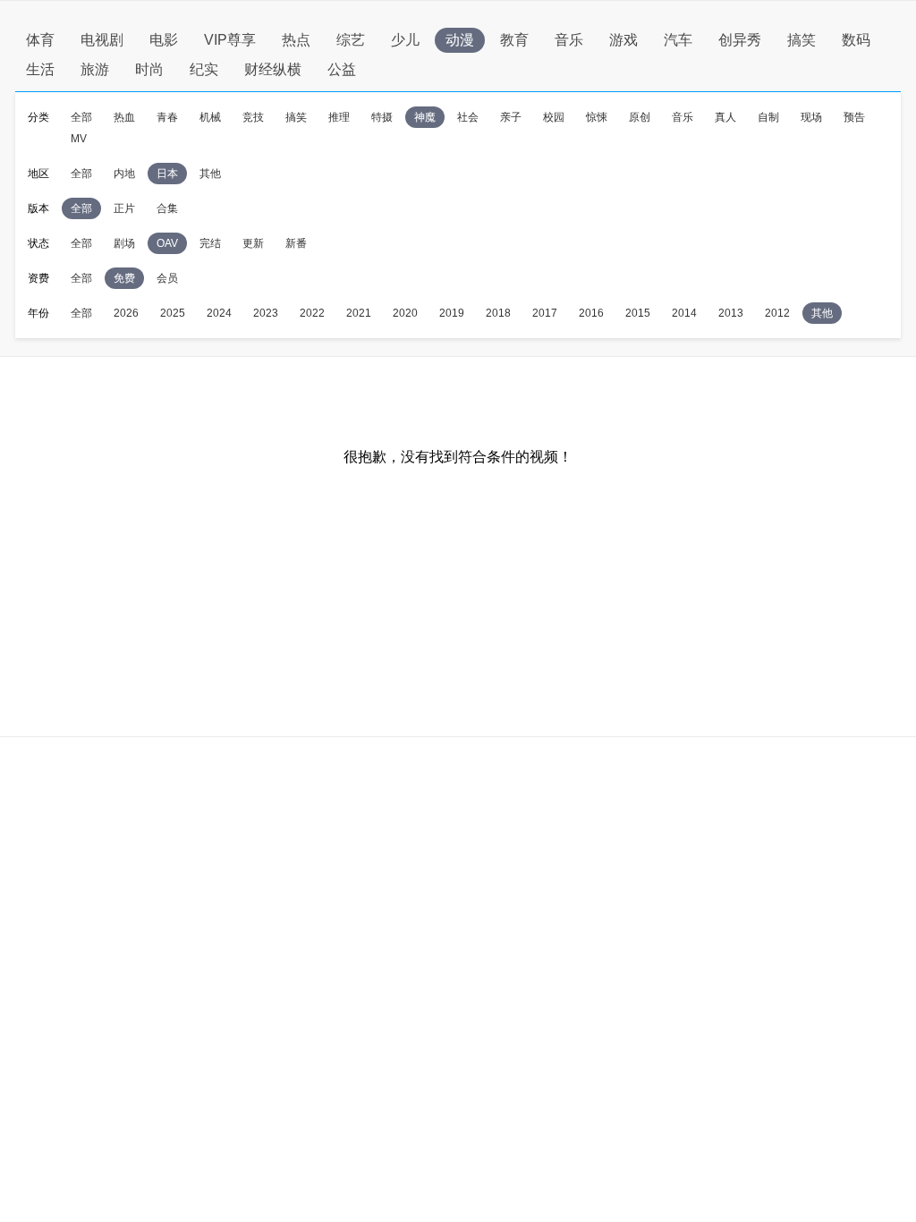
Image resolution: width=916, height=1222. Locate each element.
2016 (591, 313)
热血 (124, 117)
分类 (38, 117)
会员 (167, 278)
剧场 (124, 243)
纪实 (204, 69)
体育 (40, 39)
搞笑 (801, 39)
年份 (38, 313)
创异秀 (739, 39)
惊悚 (596, 117)
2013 (730, 313)
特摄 (382, 117)
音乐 (569, 39)
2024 (219, 313)
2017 (544, 313)
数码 (856, 39)
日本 (167, 173)
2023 (265, 313)
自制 (768, 117)
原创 (639, 117)
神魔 (425, 117)
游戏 (623, 39)
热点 (296, 39)
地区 (38, 173)
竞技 (253, 117)
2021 (358, 313)
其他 (210, 173)
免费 (124, 278)
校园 (553, 117)
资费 (38, 278)
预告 (854, 117)
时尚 (149, 69)
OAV (167, 243)
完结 (210, 243)
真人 (725, 117)
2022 (312, 313)
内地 (124, 173)
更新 (253, 243)
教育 (514, 39)
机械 (210, 117)
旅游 (95, 69)
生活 (40, 69)
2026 (126, 313)
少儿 (405, 39)
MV (79, 138)
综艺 (350, 39)
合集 (167, 208)
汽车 (678, 39)
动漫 (459, 39)
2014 (684, 313)
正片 (124, 208)
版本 (38, 208)
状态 (38, 243)
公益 (341, 69)
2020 (405, 313)
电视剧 (102, 39)
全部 (81, 117)
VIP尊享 (230, 39)
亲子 (511, 117)
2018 (498, 313)
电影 (163, 39)
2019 (451, 313)
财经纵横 (272, 69)
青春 (167, 117)
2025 (172, 313)
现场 (811, 117)
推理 (339, 117)
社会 (468, 117)
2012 (777, 313)
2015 (637, 313)
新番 (296, 243)
